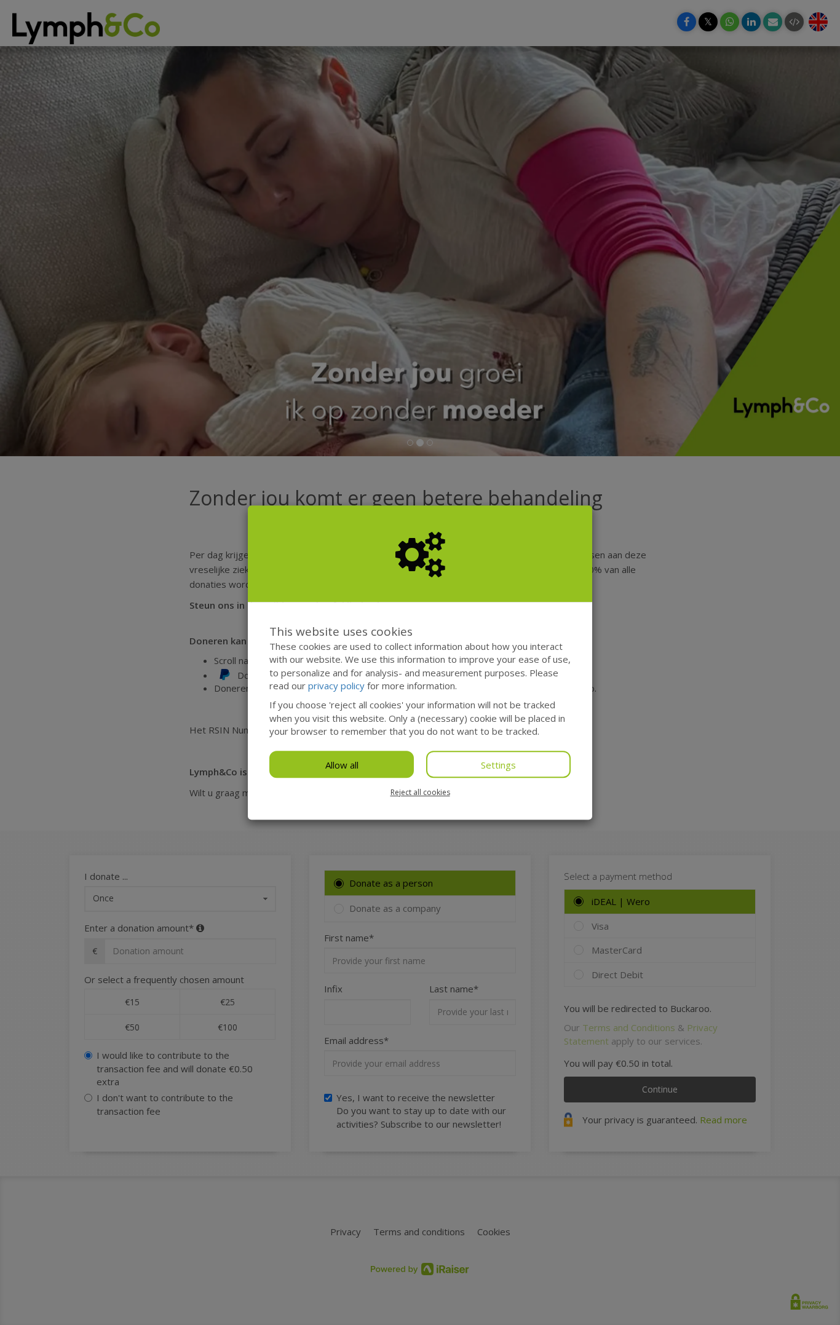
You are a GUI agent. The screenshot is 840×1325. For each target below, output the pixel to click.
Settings (498, 765)
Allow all (342, 765)
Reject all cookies (420, 792)
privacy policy (336, 685)
